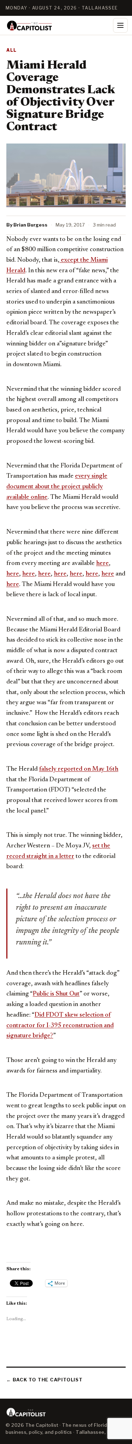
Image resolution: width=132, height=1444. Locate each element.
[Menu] (120, 25)
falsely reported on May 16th (78, 769)
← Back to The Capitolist (44, 1379)
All (11, 50)
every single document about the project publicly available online (56, 486)
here (102, 563)
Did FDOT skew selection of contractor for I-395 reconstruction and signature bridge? (60, 1025)
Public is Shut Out (56, 994)
